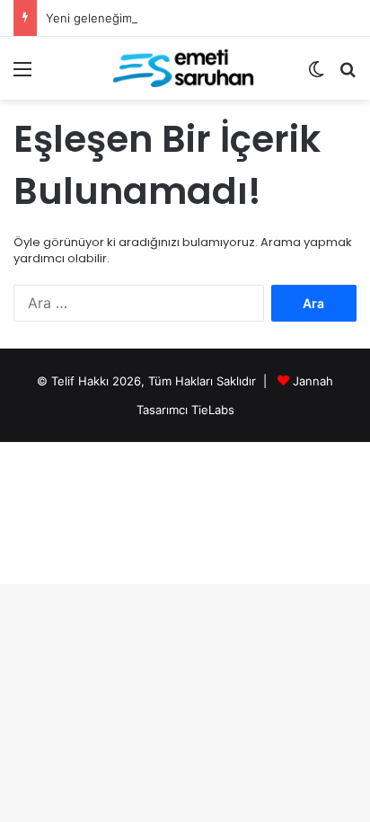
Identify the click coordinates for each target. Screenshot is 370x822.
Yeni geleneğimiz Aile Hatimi (125, 18)
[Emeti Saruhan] (185, 68)
